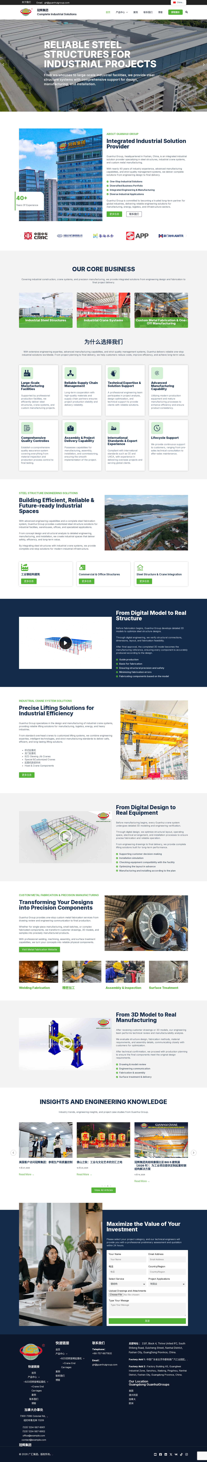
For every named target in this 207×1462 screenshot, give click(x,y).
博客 (160, 12)
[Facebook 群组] (171, 1454)
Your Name (115, 1254)
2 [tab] (105, 1186)
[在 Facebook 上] (160, 1454)
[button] (175, 12)
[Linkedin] (165, 1454)
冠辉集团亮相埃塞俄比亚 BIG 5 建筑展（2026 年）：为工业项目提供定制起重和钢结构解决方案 (103, 1166)
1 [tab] (102, 1186)
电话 (111, 1266)
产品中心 (120, 12)
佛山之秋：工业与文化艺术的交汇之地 (41, 1162)
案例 (135, 12)
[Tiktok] (181, 1454)
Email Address (155, 1254)
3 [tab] (107, 1186)
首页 (108, 12)
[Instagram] (186, 1454)
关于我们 (26, 2)
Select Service (116, 1278)
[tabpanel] (46, 1149)
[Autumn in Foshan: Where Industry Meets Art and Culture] (46, 1140)
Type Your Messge (119, 1300)
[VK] (176, 1454)
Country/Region (156, 1266)
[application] (126, 12)
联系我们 (148, 12)
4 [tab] (110, 1186)
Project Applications (159, 1278)
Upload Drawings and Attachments (127, 1290)
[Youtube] (155, 1454)
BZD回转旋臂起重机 (35, 1381)
